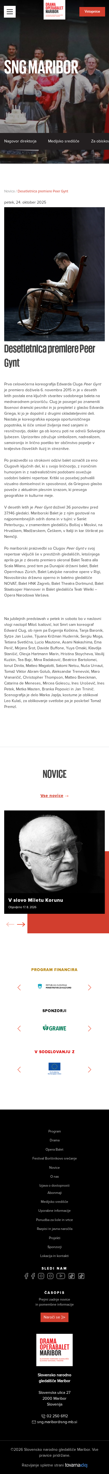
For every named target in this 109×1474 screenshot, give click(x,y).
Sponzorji (55, 1247)
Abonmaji (55, 1193)
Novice (54, 1168)
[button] (21, 924)
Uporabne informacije (54, 1211)
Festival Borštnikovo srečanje (54, 1158)
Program (54, 1131)
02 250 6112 (57, 1416)
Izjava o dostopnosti (54, 1186)
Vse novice (52, 795)
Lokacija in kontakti (54, 1256)
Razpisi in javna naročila (54, 1229)
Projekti (54, 1238)
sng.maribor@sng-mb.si (57, 1422)
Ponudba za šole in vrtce (54, 1220)
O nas (54, 1177)
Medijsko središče (63, 141)
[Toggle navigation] (10, 12)
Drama (55, 1140)
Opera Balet (54, 1150)
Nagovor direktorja (20, 141)
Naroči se (52, 1317)
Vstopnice (92, 11)
